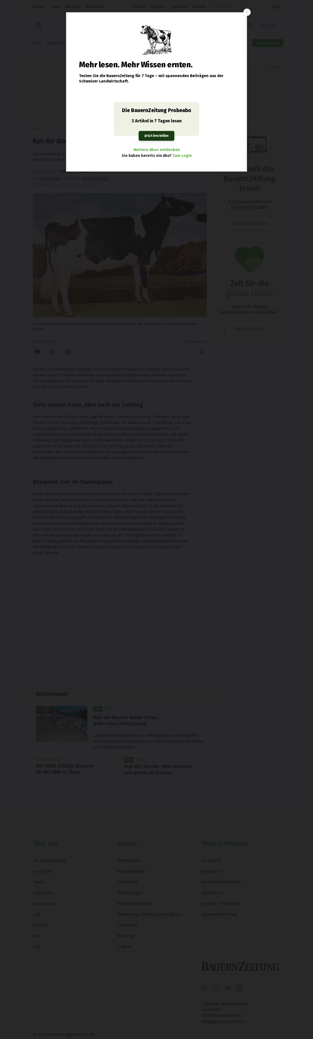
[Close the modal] (247, 12)
